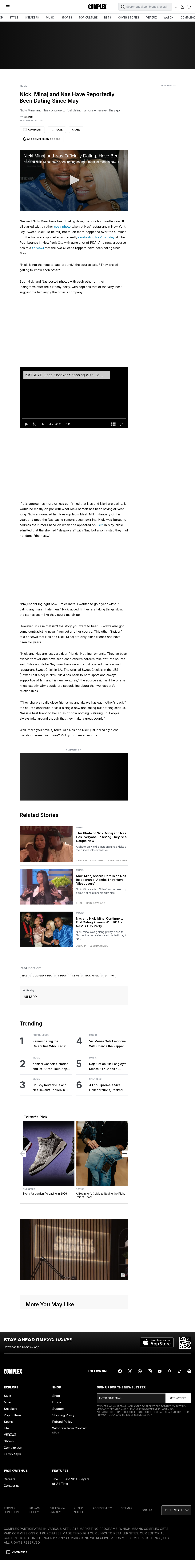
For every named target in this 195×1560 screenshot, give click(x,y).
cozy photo (62, 226)
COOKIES (146, 1510)
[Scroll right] (125, 1153)
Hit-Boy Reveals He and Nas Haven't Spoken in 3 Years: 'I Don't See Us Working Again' (50, 1087)
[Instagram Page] (150, 1371)
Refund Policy (62, 1422)
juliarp (81, 946)
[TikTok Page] (179, 1371)
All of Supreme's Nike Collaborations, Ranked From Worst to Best (106, 1087)
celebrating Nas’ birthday (96, 237)
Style (80, 1189)
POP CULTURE (88, 17)
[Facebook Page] (120, 1371)
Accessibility (102, 1508)
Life (6, 1428)
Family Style (12, 1454)
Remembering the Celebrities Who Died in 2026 (49, 1044)
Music (23, 86)
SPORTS (66, 17)
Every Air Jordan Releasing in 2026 (45, 1193)
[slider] (74, 418)
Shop (56, 1396)
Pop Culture (41, 1035)
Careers (9, 1479)
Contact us (11, 1485)
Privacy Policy (106, 1414)
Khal (79, 903)
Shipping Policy (63, 1415)
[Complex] (97, 6)
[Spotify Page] (189, 1371)
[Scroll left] (23, 1153)
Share (76, 129)
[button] (73, 180)
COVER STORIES (128, 17)
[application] (74, 180)
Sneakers (95, 1079)
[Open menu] (7, 6)
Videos (62, 975)
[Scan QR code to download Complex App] (185, 1343)
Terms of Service (133, 1414)
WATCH (168, 17)
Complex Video (42, 975)
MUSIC (50, 17)
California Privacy (57, 1510)
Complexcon (13, 1448)
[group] (51, 424)
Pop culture (12, 1415)
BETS (107, 17)
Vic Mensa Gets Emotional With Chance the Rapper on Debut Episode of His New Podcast (107, 1044)
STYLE (14, 17)
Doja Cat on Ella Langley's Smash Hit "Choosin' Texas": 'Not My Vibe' (107, 1066)
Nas (24, 975)
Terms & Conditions (12, 1510)
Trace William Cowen (90, 860)
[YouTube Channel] (159, 1371)
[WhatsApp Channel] (140, 1371)
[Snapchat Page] (169, 1371)
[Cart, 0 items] (189, 6)
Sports (9, 1422)
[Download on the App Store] (157, 1342)
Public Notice (79, 1510)
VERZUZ (151, 17)
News (75, 975)
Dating (109, 975)
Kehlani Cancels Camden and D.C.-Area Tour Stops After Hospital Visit (51, 1066)
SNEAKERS (32, 17)
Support (58, 1409)
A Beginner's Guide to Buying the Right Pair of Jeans (100, 1195)
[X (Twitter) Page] (130, 1371)
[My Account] (182, 6)
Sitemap (126, 1508)
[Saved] (176, 6)
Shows (9, 1441)
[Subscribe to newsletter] (178, 1398)
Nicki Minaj (92, 975)
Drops (56, 1402)
